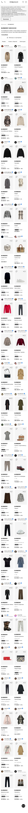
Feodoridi (6, 45)
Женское (3, 24)
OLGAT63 (20, 615)
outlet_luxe (20, 266)
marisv (19, 45)
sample (19, 236)
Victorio (6, 236)
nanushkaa (6, 738)
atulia (19, 77)
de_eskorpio (7, 393)
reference (20, 424)
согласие (16, 14)
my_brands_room (21, 551)
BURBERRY (4, 65)
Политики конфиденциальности (9, 13)
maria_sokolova (8, 204)
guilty (19, 109)
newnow (6, 141)
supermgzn (7, 486)
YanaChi (6, 362)
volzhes (19, 298)
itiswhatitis (6, 424)
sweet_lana (7, 583)
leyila (5, 615)
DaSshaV (20, 770)
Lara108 (19, 454)
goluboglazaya (7, 109)
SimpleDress (7, 770)
